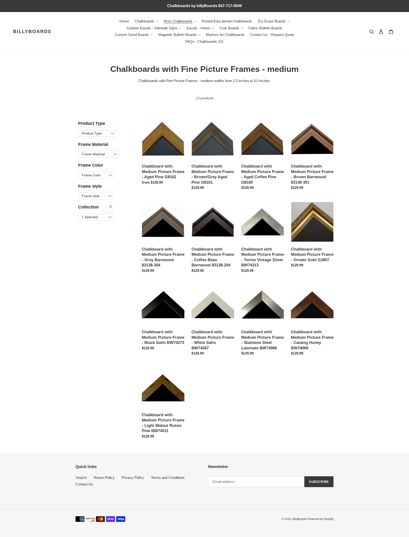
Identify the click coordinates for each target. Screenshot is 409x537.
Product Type (91, 123)
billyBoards (32, 31)
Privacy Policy (133, 478)
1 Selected (90, 217)
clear (111, 206)
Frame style (90, 186)
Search (81, 478)
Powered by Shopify (320, 519)
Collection (88, 207)
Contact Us (84, 484)
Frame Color (90, 165)
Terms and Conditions (168, 478)
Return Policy (104, 478)
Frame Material (93, 144)
